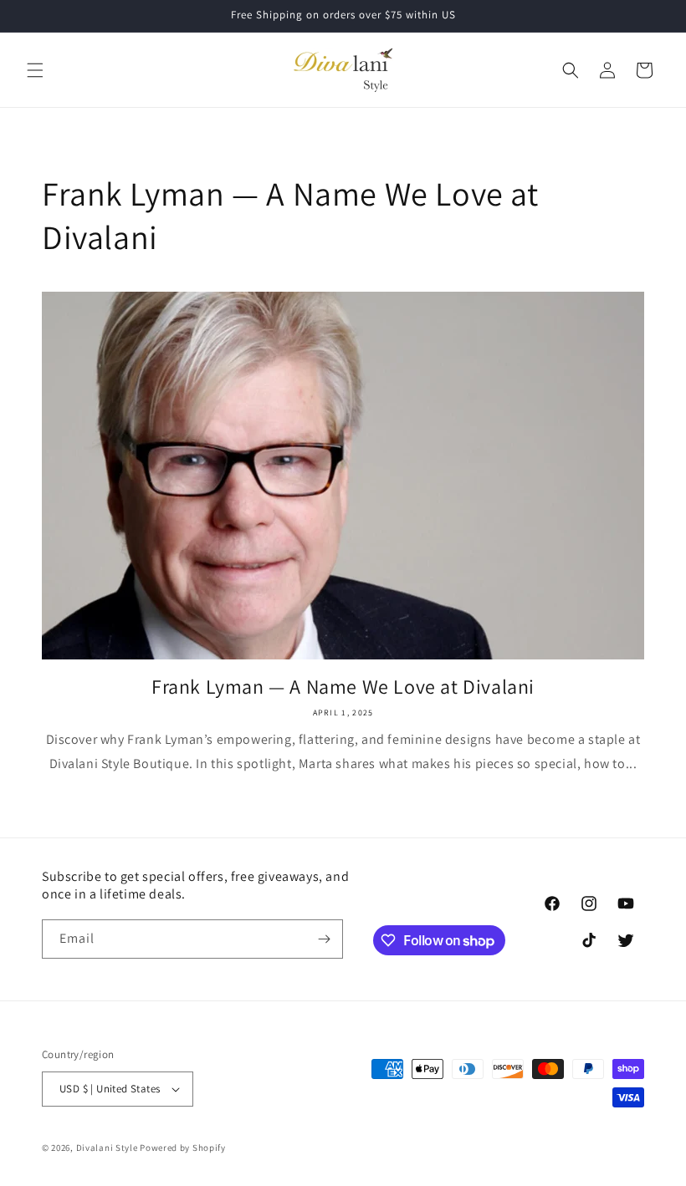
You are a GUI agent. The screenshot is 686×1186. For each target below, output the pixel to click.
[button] (35, 70)
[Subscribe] (323, 939)
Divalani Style (107, 1147)
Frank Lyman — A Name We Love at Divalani (343, 687)
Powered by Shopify (183, 1147)
